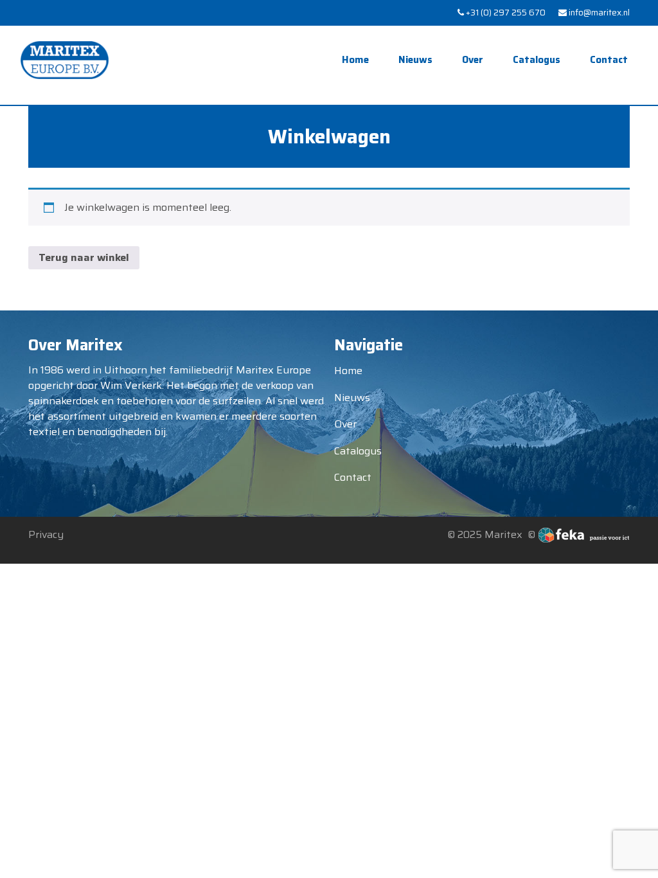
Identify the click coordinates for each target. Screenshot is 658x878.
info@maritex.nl (598, 12)
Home (355, 59)
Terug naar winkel (84, 257)
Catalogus (536, 59)
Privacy (46, 534)
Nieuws (415, 59)
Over (472, 59)
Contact (609, 59)
